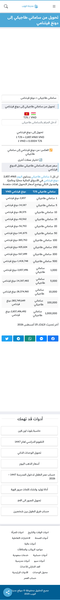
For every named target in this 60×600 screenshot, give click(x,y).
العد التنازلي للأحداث (30, 566)
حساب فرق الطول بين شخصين (29, 511)
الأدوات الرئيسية (20, 572)
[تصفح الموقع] (54, 6)
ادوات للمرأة (17, 532)
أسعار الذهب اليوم (29, 463)
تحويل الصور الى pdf (29, 500)
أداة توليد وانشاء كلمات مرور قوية (29, 489)
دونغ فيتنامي (51, 180)
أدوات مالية (30, 543)
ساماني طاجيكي (40, 176)
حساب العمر (30, 578)
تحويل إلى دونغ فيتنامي (30, 132)
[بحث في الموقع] (6, 6)
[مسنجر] (41, 338)
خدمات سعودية (20, 555)
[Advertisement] (30, 62)
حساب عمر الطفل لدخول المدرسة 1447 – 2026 (31, 476)
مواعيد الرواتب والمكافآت (30, 549)
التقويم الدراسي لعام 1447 (29, 441)
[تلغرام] (18, 338)
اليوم (19, 176)
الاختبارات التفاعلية (21, 538)
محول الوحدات (40, 572)
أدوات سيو (39, 560)
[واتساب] (30, 338)
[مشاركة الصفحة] (7, 592)
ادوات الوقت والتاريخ (38, 532)
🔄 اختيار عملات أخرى (30, 159)
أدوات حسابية (40, 555)
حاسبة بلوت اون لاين (29, 430)
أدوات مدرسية (22, 560)
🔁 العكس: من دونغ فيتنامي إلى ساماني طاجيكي (30, 151)
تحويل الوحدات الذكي (29, 452)
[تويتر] (7, 338)
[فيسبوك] (53, 338)
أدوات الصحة (41, 538)
